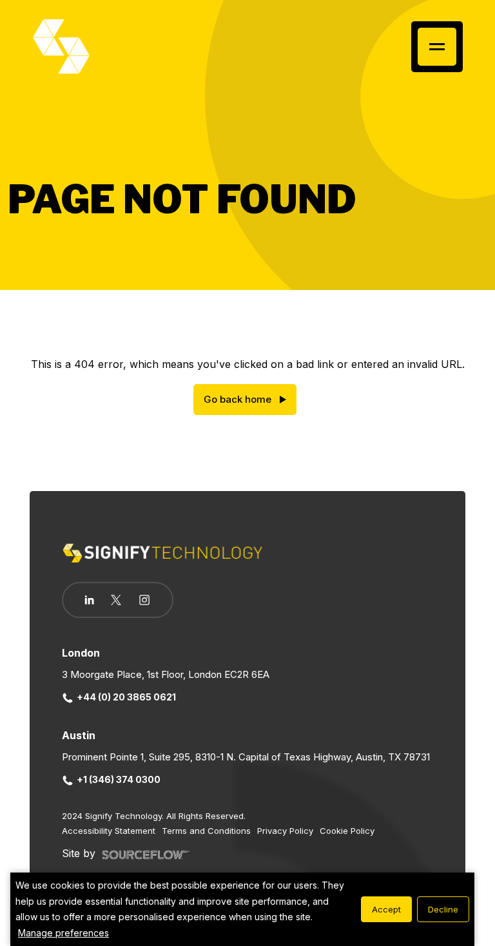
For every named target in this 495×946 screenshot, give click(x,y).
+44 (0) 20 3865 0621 (126, 696)
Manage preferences (63, 932)
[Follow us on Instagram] (144, 601)
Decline (443, 909)
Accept (386, 909)
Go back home (237, 399)
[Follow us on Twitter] (116, 600)
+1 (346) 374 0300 (118, 779)
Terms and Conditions (206, 830)
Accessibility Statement (108, 830)
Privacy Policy (285, 830)
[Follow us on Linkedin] (89, 600)
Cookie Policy (347, 830)
